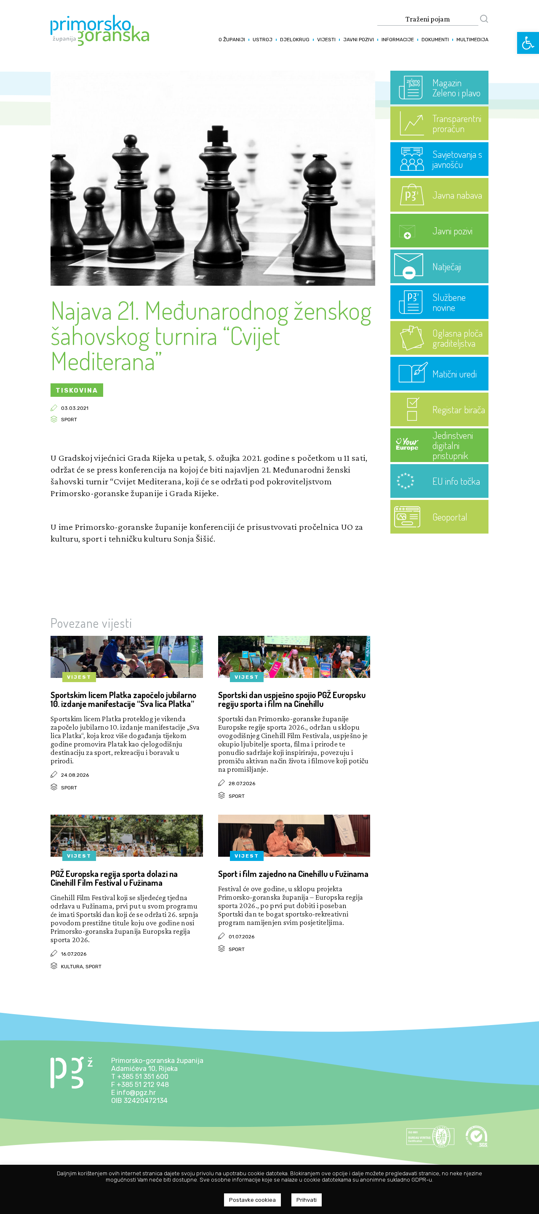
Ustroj (262, 40)
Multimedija (472, 40)
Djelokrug (295, 40)
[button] (528, 43)
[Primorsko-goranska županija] (100, 43)
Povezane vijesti (91, 623)
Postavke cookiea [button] (252, 1200)
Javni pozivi (358, 40)
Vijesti (326, 40)
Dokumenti (435, 40)
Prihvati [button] (306, 1200)
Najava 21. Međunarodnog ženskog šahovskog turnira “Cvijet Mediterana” (211, 335)
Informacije (398, 40)
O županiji (232, 40)
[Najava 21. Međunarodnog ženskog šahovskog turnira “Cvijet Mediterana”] (213, 283)
